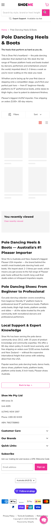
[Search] (46, 12)
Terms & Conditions (26, 516)
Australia (24, 480)
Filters (16, 114)
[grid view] (40, 122)
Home (4, 30)
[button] (44, 520)
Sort (36, 114)
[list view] (46, 122)
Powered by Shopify (25, 522)
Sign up (41, 467)
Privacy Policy (8, 516)
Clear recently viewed (13, 221)
